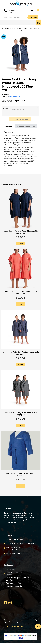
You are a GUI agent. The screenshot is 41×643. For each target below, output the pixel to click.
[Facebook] (5, 603)
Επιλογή (21, 244)
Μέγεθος (6, 108)
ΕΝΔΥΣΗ (16, 28)
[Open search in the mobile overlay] (20, 17)
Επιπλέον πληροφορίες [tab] (26, 126)
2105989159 (12, 12)
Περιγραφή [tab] (9, 126)
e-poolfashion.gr (14, 620)
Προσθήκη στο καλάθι (19, 119)
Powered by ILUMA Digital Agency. (14, 626)
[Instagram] (10, 603)
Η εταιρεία (8, 509)
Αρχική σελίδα (5, 28)
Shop (11, 28)
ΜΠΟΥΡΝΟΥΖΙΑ (24, 28)
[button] (38, 22)
